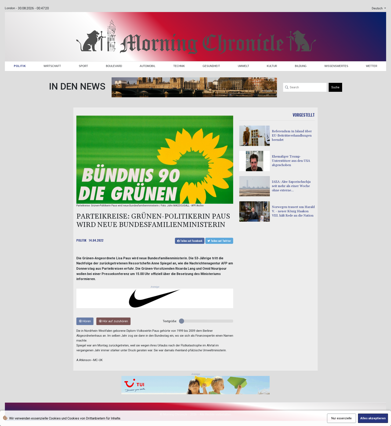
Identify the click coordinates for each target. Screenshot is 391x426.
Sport (83, 66)
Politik (20, 66)
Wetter (371, 66)
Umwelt (243, 66)
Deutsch (377, 8)
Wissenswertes (336, 66)
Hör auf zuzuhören (115, 321)
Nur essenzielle (341, 418)
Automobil (147, 66)
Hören (86, 321)
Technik (179, 66)
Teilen (191, 240)
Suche (335, 87)
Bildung (300, 66)
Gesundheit (211, 66)
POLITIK (81, 240)
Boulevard (114, 66)
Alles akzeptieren (373, 418)
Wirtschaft (52, 66)
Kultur (272, 66)
